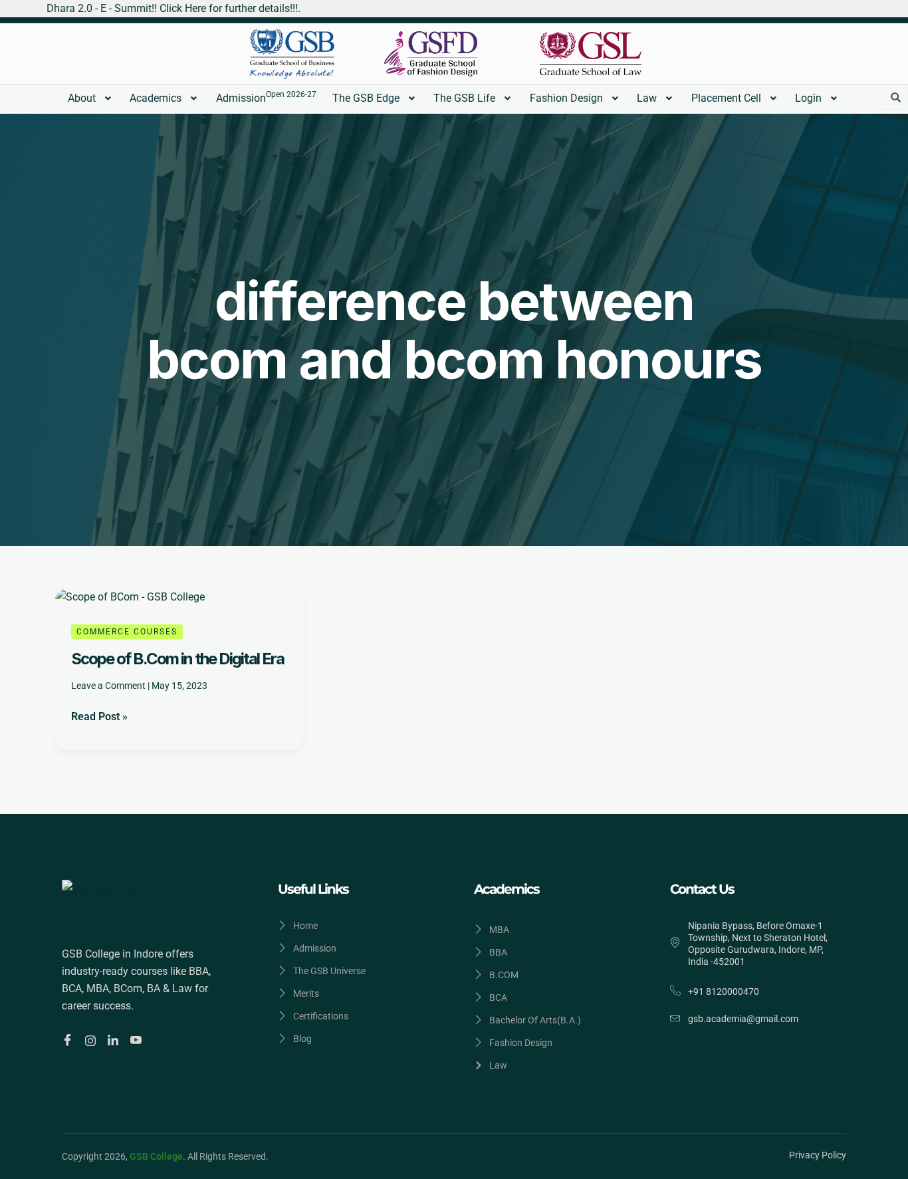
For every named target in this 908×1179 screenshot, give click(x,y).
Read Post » (99, 715)
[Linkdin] (115, 1040)
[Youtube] (138, 1040)
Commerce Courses (126, 631)
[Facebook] (69, 1040)
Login (808, 98)
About (82, 98)
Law (647, 98)
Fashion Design (566, 98)
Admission (266, 97)
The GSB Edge (365, 98)
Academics (155, 98)
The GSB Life (464, 98)
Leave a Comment (108, 685)
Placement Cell (726, 98)
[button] (91, 98)
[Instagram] (92, 1040)
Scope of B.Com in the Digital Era (177, 658)
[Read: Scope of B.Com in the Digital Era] (130, 596)
